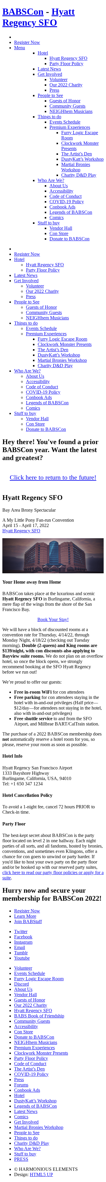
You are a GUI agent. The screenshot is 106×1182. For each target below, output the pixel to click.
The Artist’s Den (76, 153)
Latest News (49, 68)
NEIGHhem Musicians (70, 111)
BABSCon (23, 11)
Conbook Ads (62, 206)
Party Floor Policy (66, 63)
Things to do (49, 116)
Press (54, 90)
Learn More (25, 916)
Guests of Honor (64, 100)
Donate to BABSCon (69, 238)
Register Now (27, 42)
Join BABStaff (28, 921)
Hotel (43, 52)
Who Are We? (51, 180)
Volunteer (58, 79)
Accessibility (61, 190)
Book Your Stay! (53, 619)
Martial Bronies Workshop (75, 167)
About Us (58, 185)
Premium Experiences (69, 127)
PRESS (21, 1159)
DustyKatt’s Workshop (82, 159)
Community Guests (67, 106)
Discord (21, 983)
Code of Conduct (65, 196)
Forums (21, 1084)
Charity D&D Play (78, 175)
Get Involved (50, 74)
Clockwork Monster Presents (65, 344)
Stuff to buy (49, 222)
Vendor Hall (60, 228)
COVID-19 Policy (66, 201)
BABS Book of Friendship (39, 1015)
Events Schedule (64, 121)
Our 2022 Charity (65, 84)
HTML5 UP (41, 1174)
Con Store (58, 233)
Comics (56, 217)
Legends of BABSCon (70, 212)
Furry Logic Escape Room (62, 339)
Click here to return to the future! (53, 477)
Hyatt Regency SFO (38, 17)
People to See (50, 95)
